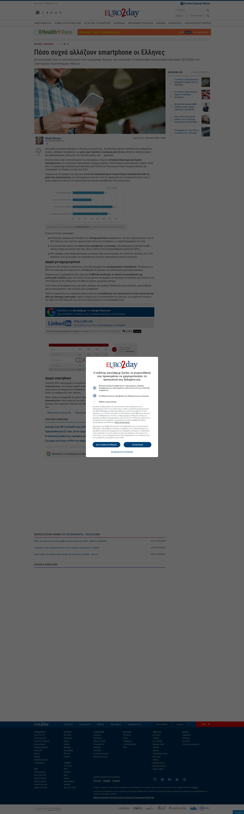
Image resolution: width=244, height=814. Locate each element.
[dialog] (122, 407)
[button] (122, 402)
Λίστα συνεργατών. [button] (122, 422)
